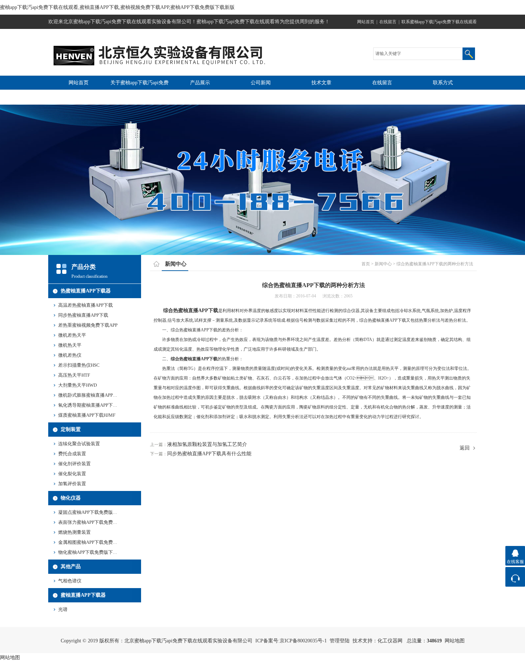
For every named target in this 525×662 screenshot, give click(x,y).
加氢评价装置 (72, 483)
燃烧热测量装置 (74, 532)
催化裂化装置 (72, 473)
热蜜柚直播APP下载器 (86, 291)
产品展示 (200, 82)
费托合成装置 (72, 453)
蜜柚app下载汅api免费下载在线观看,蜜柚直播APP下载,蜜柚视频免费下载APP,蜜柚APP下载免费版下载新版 (117, 7)
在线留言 (387, 21)
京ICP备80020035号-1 (303, 640)
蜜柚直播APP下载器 (83, 595)
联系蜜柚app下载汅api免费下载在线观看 (439, 21)
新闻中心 (383, 263)
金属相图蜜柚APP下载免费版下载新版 (97, 542)
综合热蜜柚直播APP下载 (190, 310)
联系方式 (443, 82)
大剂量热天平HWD (77, 385)
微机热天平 (69, 345)
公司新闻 (261, 82)
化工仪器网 (390, 640)
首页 (365, 263)
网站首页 (365, 21)
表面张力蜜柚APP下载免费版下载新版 (97, 522)
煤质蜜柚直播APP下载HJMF (86, 415)
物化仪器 (71, 498)
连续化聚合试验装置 (79, 443)
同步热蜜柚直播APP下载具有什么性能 (209, 453)
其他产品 (71, 566)
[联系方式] (515, 577)
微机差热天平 (72, 335)
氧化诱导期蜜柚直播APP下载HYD (92, 405)
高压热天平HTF (74, 375)
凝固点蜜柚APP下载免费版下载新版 (94, 512)
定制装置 (71, 429)
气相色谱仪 (69, 580)
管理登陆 (340, 640)
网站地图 (455, 640)
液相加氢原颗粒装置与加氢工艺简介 (207, 444)
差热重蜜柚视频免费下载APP (88, 325)
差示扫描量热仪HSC (79, 365)
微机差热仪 (69, 355)
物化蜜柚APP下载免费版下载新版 (92, 552)
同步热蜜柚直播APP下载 (83, 315)
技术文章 (321, 82)
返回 (465, 448)
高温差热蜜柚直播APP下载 (85, 305)
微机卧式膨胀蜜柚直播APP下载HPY (94, 395)
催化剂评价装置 (74, 463)
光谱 (63, 609)
